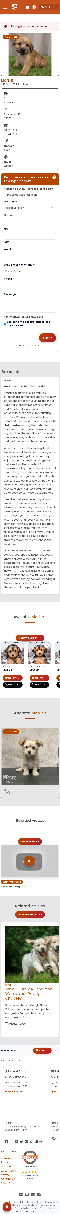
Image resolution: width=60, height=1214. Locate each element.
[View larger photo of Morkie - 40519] (47, 645)
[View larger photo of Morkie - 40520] (20, 645)
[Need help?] (7, 1206)
